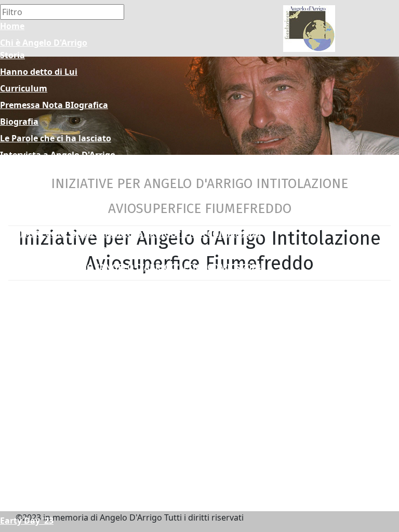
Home (12, 26)
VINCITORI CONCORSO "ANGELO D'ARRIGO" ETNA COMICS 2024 (130, 267)
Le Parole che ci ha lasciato (55, 138)
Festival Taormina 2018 (47, 354)
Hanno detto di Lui (38, 71)
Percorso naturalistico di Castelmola (75, 387)
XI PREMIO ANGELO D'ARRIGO (62, 250)
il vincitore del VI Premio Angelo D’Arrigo (83, 317)
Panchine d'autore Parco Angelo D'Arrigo (84, 404)
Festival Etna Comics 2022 (53, 300)
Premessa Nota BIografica (54, 105)
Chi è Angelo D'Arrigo (43, 42)
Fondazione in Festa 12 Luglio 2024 (71, 454)
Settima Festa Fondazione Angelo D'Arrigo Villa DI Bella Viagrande (137, 437)
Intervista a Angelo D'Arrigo (57, 155)
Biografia (19, 121)
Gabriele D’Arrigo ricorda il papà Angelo (81, 171)
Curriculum (23, 88)
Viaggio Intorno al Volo (48, 487)
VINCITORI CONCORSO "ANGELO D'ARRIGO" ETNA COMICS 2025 (130, 234)
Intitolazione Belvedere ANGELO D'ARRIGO (88, 504)
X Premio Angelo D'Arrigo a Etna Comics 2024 (92, 283)
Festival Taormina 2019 (47, 371)
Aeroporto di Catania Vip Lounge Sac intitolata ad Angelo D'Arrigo (136, 470)
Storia (12, 55)
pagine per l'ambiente (45, 421)
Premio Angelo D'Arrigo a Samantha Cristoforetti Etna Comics (128, 333)
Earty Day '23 (27, 520)
